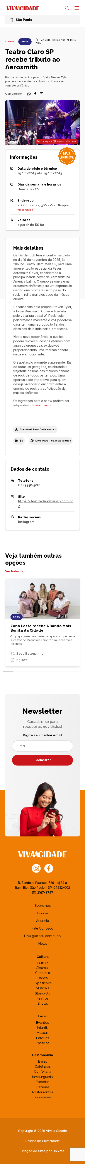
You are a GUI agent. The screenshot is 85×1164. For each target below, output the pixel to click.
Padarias (42, 1082)
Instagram (26, 522)
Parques (42, 1038)
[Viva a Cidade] (23, 8)
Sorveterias (42, 1097)
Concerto (42, 973)
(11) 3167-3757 (42, 892)
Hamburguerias (42, 1077)
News (42, 944)
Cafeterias (43, 1067)
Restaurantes (42, 1092)
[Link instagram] (36, 868)
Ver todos (12, 571)
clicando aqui (40, 405)
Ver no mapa (24, 210)
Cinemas (42, 968)
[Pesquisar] (67, 8)
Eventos (42, 1023)
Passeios (42, 1043)
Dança (42, 978)
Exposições (42, 983)
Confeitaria (42, 1072)
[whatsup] (29, 94)
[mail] (41, 94)
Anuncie (42, 921)
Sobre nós (43, 906)
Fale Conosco (42, 928)
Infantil (42, 1028)
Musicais (42, 988)
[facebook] (35, 94)
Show (25, 41)
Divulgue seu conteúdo (42, 936)
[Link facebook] (48, 868)
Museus (42, 1033)
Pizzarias (42, 1087)
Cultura (42, 963)
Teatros (42, 998)
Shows (42, 1003)
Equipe (42, 913)
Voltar (10, 41)
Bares (42, 1061)
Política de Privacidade (42, 1141)
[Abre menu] (76, 8)
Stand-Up (42, 993)
